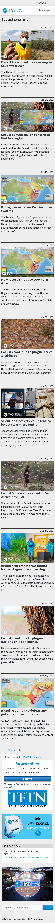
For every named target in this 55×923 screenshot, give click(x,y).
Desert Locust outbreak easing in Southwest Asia (26, 64)
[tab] (12, 757)
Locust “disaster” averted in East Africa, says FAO (26, 495)
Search (47, 907)
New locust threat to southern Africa (24, 281)
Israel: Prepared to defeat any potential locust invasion (24, 712)
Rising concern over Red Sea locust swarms (27, 209)
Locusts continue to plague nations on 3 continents (22, 640)
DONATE (27, 779)
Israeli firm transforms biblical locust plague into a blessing (24, 567)
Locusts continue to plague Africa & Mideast (27, 353)
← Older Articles (13, 750)
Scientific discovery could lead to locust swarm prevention (26, 422)
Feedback (13, 846)
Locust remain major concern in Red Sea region (25, 136)
